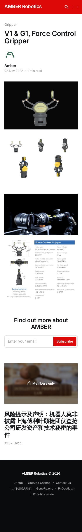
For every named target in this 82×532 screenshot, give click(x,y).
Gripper (10, 24)
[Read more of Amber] (10, 54)
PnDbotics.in (66, 488)
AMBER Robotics (23, 6)
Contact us (63, 482)
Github (18, 482)
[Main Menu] (75, 7)
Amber (10, 66)
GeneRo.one (44, 488)
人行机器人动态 (21, 488)
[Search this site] (66, 7)
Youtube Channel (39, 482)
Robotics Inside (43, 494)
